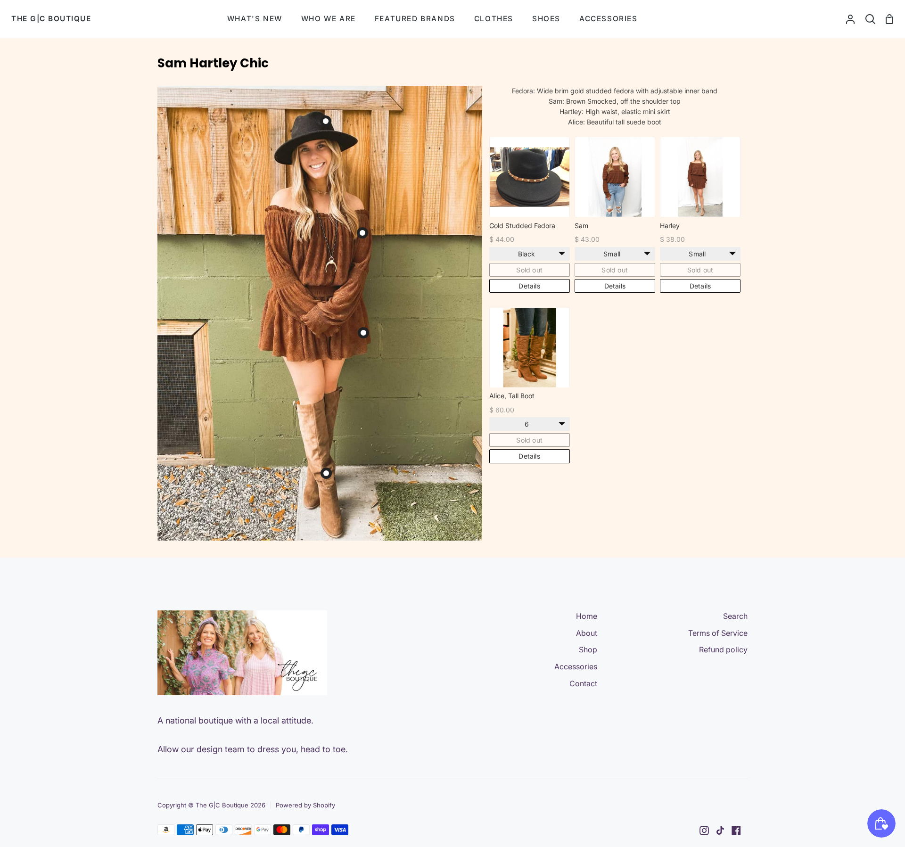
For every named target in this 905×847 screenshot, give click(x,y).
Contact (583, 683)
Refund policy (723, 649)
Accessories (575, 666)
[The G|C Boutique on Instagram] (704, 830)
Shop (588, 649)
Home (586, 616)
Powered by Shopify (305, 805)
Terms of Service (718, 633)
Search (735, 616)
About (586, 633)
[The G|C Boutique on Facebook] (736, 830)
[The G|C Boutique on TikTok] (720, 830)
